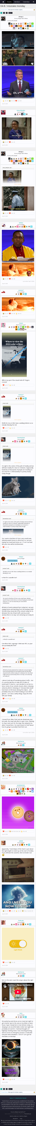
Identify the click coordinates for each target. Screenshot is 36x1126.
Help (21, 1118)
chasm (21, 323)
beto (21, 1013)
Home (3, 2)
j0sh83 (21, 841)
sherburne (21, 741)
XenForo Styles (23, 1116)
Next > (10, 13)
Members (17, 2)
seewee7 (21, 290)
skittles (21, 223)
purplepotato (21, 785)
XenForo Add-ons (14, 1116)
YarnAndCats (21, 437)
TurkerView (26, 2)
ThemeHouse (27, 1113)
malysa (21, 556)
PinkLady (21, 920)
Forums (9, 2)
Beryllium (15, 1118)
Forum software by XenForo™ (18, 1112)
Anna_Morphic (21, 110)
